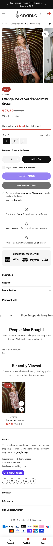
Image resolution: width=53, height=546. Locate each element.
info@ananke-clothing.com (14, 466)
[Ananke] (26, 14)
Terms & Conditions (27, 167)
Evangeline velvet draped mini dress (13, 420)
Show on (18, 452)
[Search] (41, 14)
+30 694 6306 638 (11, 462)
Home (4, 23)
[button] (8, 4)
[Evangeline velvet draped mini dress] (13, 397)
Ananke (5, 94)
